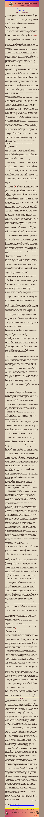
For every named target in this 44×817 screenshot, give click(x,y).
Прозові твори (22, 10)
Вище (22, 807)
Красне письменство (22, 8)
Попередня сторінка (16, 807)
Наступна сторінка (28, 807)
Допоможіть (22, 809)
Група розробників (19, 811)
